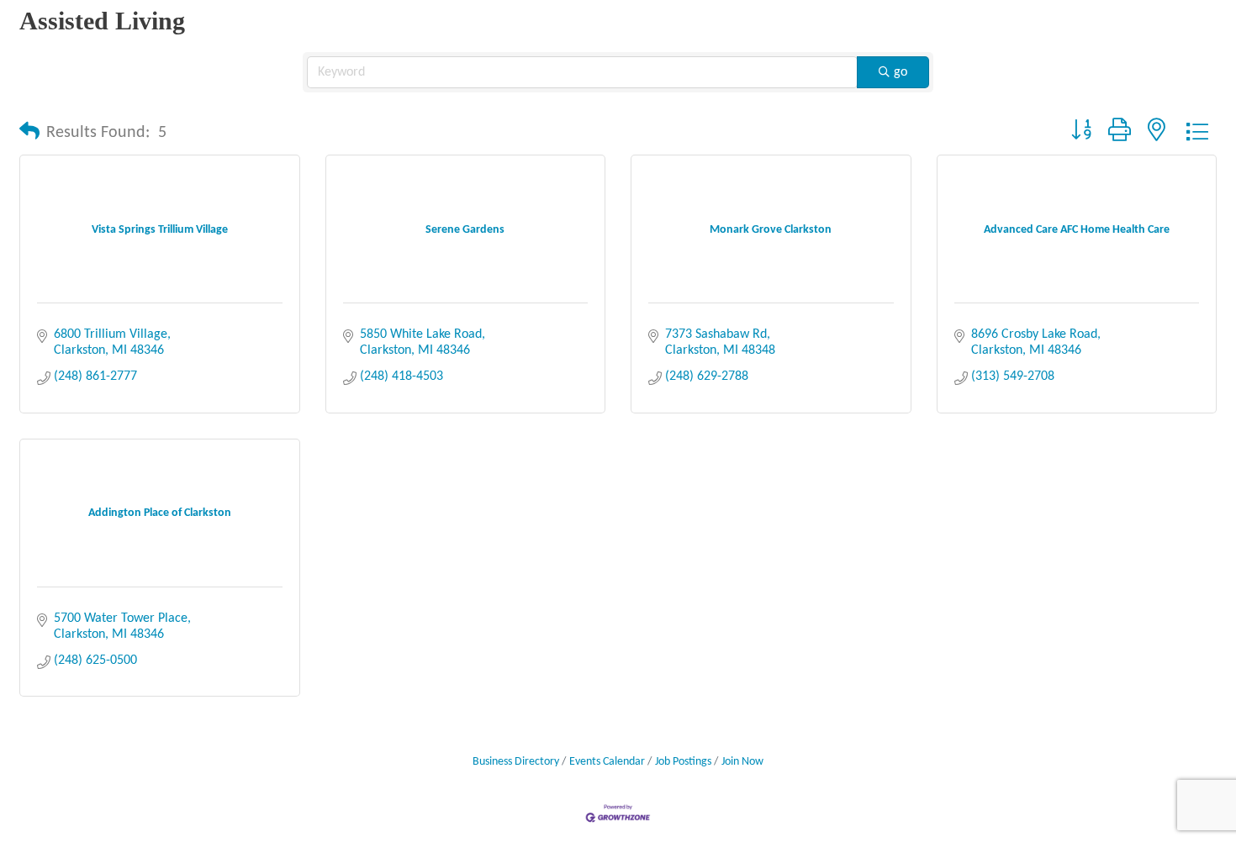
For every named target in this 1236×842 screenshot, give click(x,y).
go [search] (900, 72)
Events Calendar (607, 761)
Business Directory (516, 761)
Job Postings (683, 761)
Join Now (742, 761)
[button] (29, 133)
